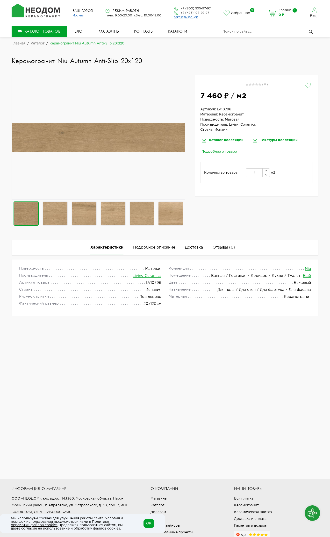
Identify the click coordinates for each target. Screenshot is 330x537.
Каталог (157, 505)
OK (148, 523)
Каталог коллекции (226, 140)
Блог (79, 32)
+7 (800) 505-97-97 (196, 8)
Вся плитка (243, 498)
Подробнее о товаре (219, 151)
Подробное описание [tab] (154, 247)
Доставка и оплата (250, 518)
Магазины (109, 32)
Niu (308, 268)
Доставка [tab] (194, 247)
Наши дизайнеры (165, 525)
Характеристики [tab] (106, 247)
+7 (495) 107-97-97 (195, 13)
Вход (314, 15)
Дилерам (158, 512)
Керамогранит (246, 505)
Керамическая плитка (253, 512)
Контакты (143, 32)
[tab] (224, 247)
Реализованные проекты (172, 532)
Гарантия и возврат (251, 525)
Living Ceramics (147, 275)
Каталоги (177, 32)
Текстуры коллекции (278, 140)
